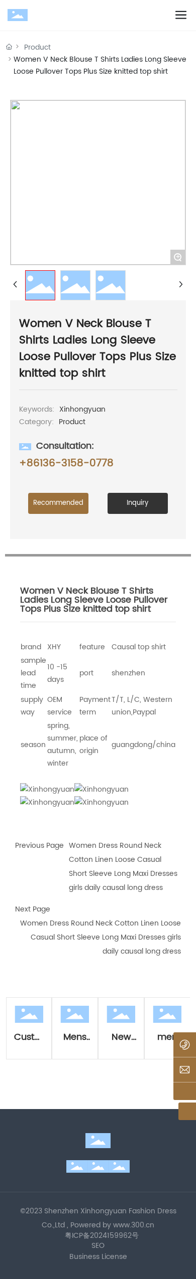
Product (37, 47)
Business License (98, 1256)
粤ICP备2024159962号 (102, 1235)
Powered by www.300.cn (112, 1225)
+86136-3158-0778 (66, 463)
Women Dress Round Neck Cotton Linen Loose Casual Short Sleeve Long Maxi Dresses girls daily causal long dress (100, 937)
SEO (98, 1245)
